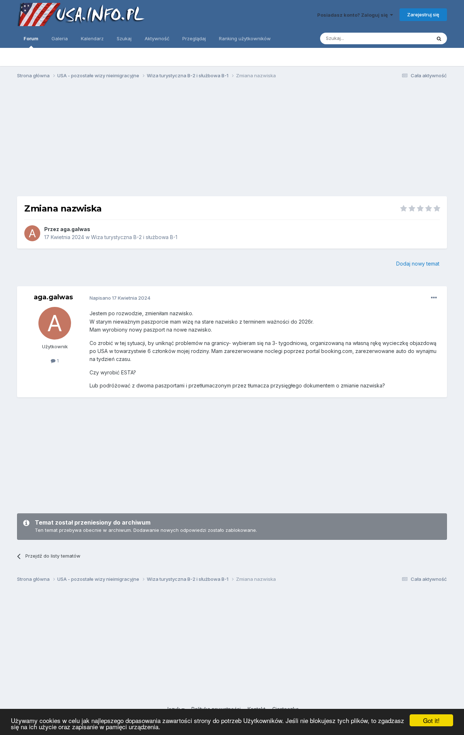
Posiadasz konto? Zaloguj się (353, 15)
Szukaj (124, 38)
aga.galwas (75, 229)
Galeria (59, 38)
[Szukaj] (439, 38)
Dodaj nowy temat (417, 263)
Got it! (431, 720)
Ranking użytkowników (245, 38)
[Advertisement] (232, 141)
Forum (31, 38)
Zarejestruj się (423, 14)
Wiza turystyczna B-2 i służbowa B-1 (134, 237)
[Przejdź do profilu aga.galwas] (32, 233)
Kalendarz (92, 38)
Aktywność (157, 38)
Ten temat (410, 38)
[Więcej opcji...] (434, 297)
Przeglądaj (194, 38)
